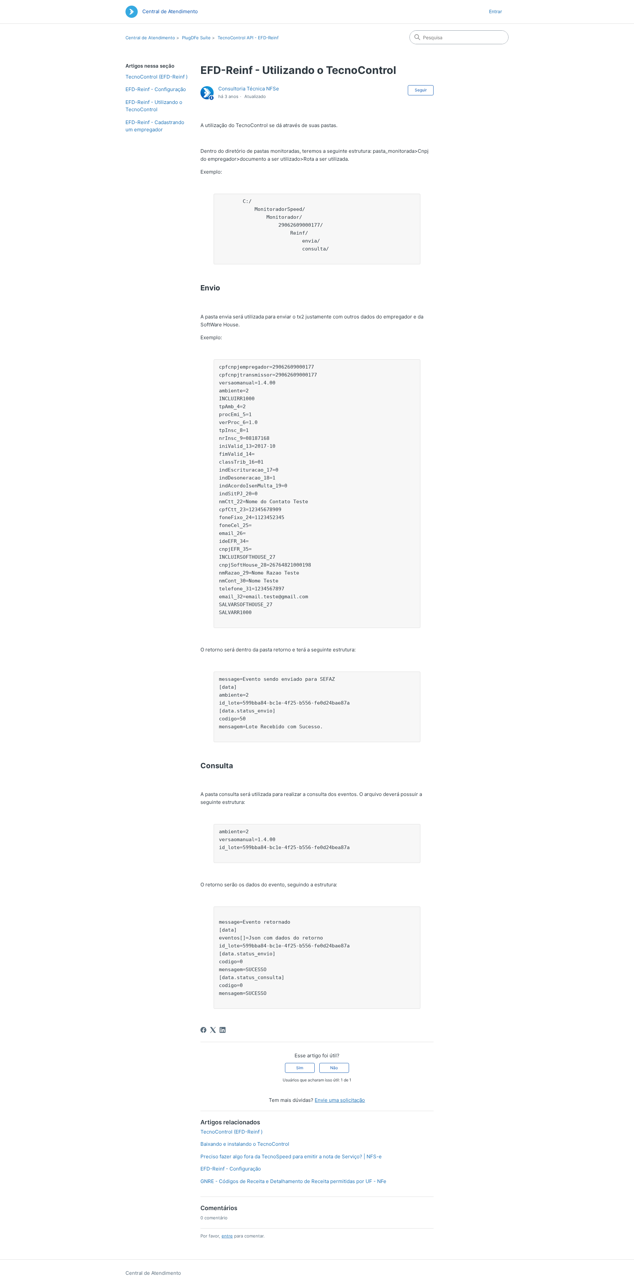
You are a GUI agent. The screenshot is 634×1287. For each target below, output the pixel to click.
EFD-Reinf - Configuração (155, 89)
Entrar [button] (495, 11)
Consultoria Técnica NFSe (248, 88)
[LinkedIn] (223, 1030)
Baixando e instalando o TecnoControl (244, 1144)
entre (227, 1235)
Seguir (421, 89)
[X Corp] (213, 1030)
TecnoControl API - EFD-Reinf (248, 37)
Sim (299, 1067)
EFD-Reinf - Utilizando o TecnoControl (153, 106)
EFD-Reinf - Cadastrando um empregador (154, 126)
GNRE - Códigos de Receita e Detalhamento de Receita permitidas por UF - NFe (293, 1181)
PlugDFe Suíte (196, 37)
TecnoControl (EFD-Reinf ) (156, 77)
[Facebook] (203, 1030)
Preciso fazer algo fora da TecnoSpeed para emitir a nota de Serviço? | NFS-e (291, 1156)
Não (334, 1067)
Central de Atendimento (150, 37)
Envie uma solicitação (340, 1100)
